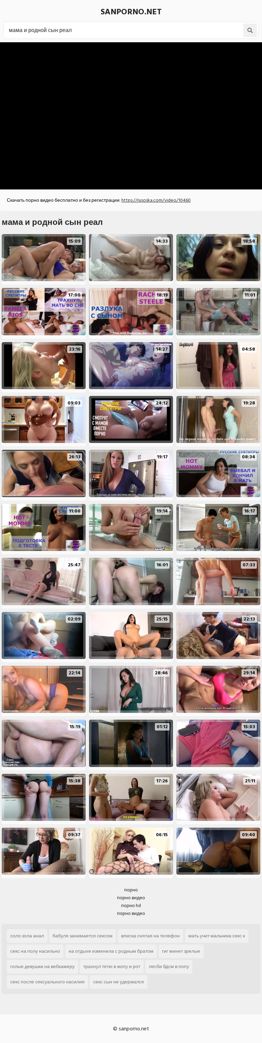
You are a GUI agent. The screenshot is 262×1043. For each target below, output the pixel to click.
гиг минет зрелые (181, 951)
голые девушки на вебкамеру (42, 966)
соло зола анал (27, 936)
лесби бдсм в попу (169, 966)
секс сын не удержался (118, 982)
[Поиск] (250, 30)
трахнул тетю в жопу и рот (111, 966)
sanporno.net (131, 11)
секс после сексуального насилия (47, 982)
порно (131, 890)
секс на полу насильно (35, 951)
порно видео (131, 898)
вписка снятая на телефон (150, 936)
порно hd (131, 905)
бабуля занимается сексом (83, 936)
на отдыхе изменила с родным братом (111, 951)
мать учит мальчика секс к (216, 936)
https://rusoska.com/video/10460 (156, 200)
